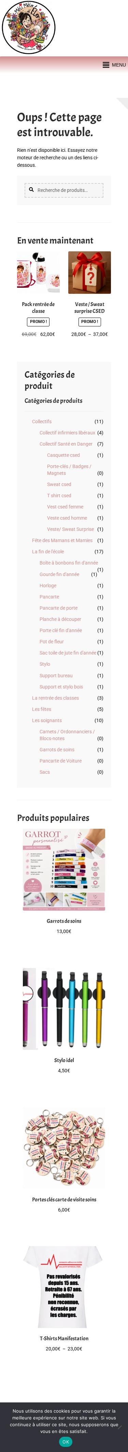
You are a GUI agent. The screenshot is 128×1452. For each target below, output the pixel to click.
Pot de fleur (52, 641)
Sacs (45, 772)
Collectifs (42, 421)
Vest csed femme (65, 506)
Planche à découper (60, 619)
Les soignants (47, 720)
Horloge (48, 585)
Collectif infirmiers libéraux (67, 432)
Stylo (45, 664)
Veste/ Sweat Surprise (70, 529)
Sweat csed (59, 484)
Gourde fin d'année (59, 574)
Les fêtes (41, 709)
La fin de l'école (48, 551)
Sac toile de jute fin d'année (68, 653)
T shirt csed (59, 495)
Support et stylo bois (61, 686)
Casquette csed (63, 455)
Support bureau (56, 675)
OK (65, 1442)
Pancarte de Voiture (61, 761)
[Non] (119, 1427)
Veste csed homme (67, 518)
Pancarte (49, 596)
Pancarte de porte (58, 608)
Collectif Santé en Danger (66, 444)
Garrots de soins (57, 749)
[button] (119, 64)
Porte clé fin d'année (61, 630)
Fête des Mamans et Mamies (62, 540)
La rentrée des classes (55, 698)
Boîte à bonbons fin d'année (69, 563)
